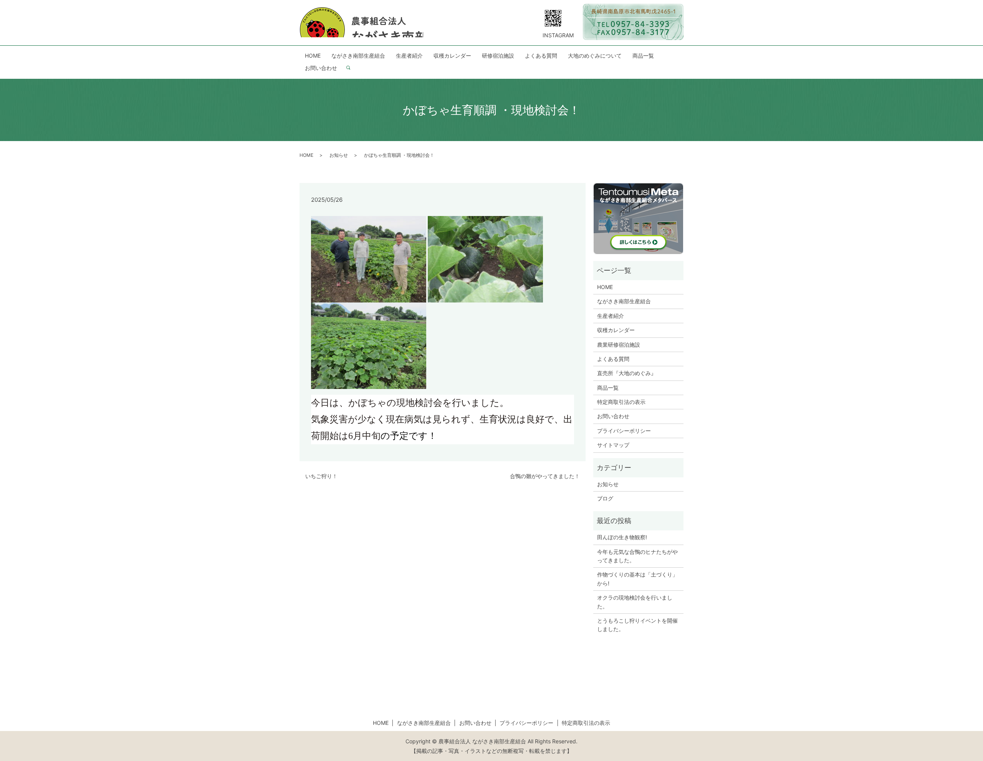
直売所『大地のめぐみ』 (626, 373)
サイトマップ (613, 445)
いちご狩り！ (321, 476)
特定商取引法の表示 (621, 402)
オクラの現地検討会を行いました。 (634, 601)
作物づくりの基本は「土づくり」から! (637, 578)
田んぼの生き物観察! (622, 537)
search (351, 68)
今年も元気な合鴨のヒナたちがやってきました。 (637, 555)
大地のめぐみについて (595, 55)
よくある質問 (541, 55)
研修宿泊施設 (498, 55)
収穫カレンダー (452, 55)
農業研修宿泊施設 (618, 344)
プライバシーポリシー (624, 430)
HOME (313, 55)
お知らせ (338, 155)
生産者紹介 (409, 55)
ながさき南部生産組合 (358, 55)
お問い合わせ (321, 68)
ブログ (605, 498)
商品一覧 (643, 55)
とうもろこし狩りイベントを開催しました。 (637, 624)
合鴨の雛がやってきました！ (545, 476)
